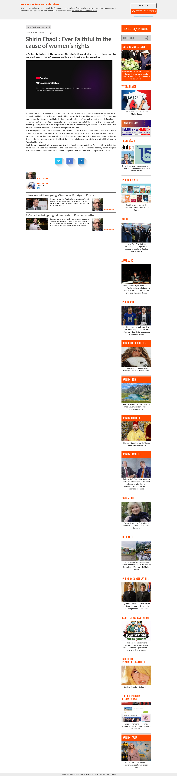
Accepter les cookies (143, 11)
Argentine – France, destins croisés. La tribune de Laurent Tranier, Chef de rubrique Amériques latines (136, 606)
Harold (42, 178)
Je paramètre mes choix (143, 16)
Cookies (113, 774)
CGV (93, 774)
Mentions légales (85, 774)
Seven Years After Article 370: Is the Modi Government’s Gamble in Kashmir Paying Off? (136, 407)
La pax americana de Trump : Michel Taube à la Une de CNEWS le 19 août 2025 (136, 726)
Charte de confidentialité (102, 774)
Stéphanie (42, 184)
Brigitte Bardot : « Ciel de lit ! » (136, 687)
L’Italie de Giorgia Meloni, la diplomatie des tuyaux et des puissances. (136, 765)
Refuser (143, 5)
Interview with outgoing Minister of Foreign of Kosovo (60, 195)
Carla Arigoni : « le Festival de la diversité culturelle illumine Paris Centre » (136, 525)
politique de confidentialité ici (84, 11)
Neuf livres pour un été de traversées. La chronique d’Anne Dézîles (136, 207)
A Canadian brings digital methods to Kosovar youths (60, 215)
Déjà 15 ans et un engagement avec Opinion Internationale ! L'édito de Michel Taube (136, 168)
